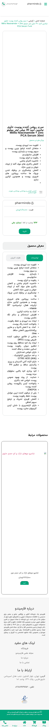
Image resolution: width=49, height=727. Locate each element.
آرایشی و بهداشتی (25, 191)
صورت (11, 191)
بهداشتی (16, 191)
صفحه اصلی (40, 21)
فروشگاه (24, 648)
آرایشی (30, 21)
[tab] (34, 258)
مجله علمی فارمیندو (24, 653)
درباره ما (24, 657)
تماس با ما (24, 662)
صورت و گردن (32, 192)
